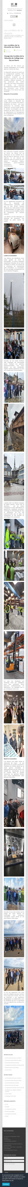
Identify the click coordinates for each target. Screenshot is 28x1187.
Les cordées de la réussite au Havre (12, 46)
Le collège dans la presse (10, 1109)
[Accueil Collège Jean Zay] (14, 6)
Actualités (7, 1106)
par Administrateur (18, 50)
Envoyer (6, 1172)
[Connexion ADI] (16, 16)
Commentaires (8, 51)
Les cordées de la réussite (10, 1113)
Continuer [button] (6, 1184)
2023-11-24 (7, 50)
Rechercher (14, 24)
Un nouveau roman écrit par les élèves (13, 1060)
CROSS (6, 1116)
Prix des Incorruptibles (9, 1111)
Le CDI (6, 1104)
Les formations (18, 35)
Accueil (12, 35)
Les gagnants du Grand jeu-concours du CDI (14, 1065)
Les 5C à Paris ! (8, 1069)
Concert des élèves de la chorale (12, 1062)
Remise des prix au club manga (11, 1067)
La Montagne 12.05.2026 (10, 1096)
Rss (14, 16)
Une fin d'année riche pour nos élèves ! (13, 1058)
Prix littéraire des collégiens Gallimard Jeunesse (13, 1091)
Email (11, 16)
